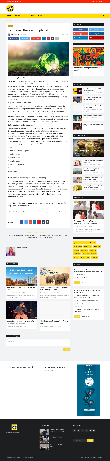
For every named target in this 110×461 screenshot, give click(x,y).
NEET (88, 257)
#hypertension (87, 246)
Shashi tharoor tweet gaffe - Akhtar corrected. (54, 322)
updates (76, 257)
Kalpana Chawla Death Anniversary (93, 115)
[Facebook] (21, 222)
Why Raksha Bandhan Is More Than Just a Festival (93, 161)
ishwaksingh (97, 246)
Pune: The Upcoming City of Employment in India (91, 169)
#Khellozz (93, 253)
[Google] (30, 222)
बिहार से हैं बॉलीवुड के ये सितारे (56, 437)
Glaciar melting (43, 212)
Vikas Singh (86, 92)
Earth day (15, 212)
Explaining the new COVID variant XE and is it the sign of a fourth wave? (53, 236)
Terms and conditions (90, 457)
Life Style (82, 257)
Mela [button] (26, 15)
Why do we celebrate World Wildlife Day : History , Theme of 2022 (23, 236)
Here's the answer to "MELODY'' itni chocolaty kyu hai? (93, 89)
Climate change (33, 212)
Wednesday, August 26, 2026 (14, 1)
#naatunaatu (84, 250)
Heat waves (52, 212)
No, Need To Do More (83, 278)
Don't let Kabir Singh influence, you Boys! (93, 125)
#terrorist (76, 250)
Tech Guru (94, 257)
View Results (85, 283)
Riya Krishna (43, 292)
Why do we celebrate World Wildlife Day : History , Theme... (54, 289)
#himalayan (86, 253)
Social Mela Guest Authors (89, 109)
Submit (67, 349)
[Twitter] (26, 222)
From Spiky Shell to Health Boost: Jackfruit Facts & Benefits (92, 186)
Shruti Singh (77, 226)
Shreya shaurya (15, 34)
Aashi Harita (10, 292)
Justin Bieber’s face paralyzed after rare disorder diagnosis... (20, 322)
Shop (40, 15)
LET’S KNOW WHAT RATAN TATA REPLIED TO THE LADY (92, 98)
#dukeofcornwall (90, 243)
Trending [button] (17, 15)
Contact (81, 457)
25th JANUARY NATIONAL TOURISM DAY (21, 289)
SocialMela (86, 128)
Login (93, 1)
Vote (77, 283)
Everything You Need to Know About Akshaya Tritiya (93, 106)
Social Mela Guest (44, 326)
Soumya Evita (10, 326)
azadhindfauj (77, 253)
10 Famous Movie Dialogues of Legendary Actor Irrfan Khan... (58, 430)
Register (100, 1)
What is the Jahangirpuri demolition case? (88, 69)
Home (9, 15)
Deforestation (61, 212)
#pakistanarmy (78, 246)
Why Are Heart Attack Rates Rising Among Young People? (92, 178)
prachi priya (77, 155)
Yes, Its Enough (81, 274)
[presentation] (97, 50)
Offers (33, 15)
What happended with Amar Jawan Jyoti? (58, 445)
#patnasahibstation (79, 243)
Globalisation (23, 212)
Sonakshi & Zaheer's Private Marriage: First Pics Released (85, 222)
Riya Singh (85, 117)
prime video (93, 250)
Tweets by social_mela (47, 370)
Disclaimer (100, 457)
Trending (12, 20)
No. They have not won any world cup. (87, 300)
